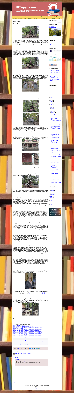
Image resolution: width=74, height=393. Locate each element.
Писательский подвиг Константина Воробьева (55, 130)
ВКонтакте (52, 44)
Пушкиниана (58, 16)
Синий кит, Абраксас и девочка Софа (54, 174)
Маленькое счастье (54, 165)
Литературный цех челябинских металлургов (55, 128)
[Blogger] (28, 348)
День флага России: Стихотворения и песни (54, 77)
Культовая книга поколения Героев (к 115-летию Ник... (56, 116)
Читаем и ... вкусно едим (28, 18)
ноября (52, 109)
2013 (51, 203)
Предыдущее (45, 382)
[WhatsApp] (38, 348)
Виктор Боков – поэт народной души (54, 142)
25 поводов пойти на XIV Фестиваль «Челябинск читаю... (55, 180)
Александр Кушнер (38, 292)
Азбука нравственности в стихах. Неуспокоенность (55, 177)
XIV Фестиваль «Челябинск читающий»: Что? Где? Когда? (55, 170)
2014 (51, 201)
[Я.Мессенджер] (35, 348)
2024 (51, 100)
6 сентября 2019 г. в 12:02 (25, 361)
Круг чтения (35, 16)
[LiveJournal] (34, 348)
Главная (14, 16)
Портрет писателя (28, 16)
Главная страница (30, 382)
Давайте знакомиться (20, 16)
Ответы (17, 359)
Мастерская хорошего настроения (44, 18)
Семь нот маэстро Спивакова (56, 156)
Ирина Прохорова (30, 294)
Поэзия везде (54, 18)
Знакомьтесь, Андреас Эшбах (56, 150)
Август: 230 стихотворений (54, 70)
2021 (51, 104)
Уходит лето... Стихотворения (55, 72)
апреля (52, 190)
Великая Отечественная (42, 16)
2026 (51, 97)
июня (52, 187)
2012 (51, 204)
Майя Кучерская (31, 293)
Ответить (16, 357)
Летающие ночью (54, 138)
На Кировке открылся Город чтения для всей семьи (55, 160)
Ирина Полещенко (18, 353)
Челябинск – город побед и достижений (55, 154)
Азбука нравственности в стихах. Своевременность (55, 114)
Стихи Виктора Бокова (54, 140)
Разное (58, 18)
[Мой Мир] (32, 348)
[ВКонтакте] (30, 348)
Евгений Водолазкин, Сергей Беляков (41, 293)
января (52, 194)
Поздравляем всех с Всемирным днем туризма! (56, 120)
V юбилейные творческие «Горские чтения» (55, 152)
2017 (51, 197)
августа (52, 184)
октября (52, 111)
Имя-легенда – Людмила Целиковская (55, 167)
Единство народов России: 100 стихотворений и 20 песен (55, 74)
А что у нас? (36, 18)
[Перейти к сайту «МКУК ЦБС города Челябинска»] (55, 52)
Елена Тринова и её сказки (55, 126)
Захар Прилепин (45, 292)
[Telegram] (37, 348)
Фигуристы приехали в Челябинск (55, 158)
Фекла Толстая (35, 294)
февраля (52, 193)
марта (52, 191)
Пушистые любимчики (54, 118)
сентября (53, 112)
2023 (51, 101)
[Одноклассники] (31, 348)
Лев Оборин (41, 294)
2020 (51, 105)
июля (52, 186)
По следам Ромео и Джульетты (54, 149)
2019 (51, 107)
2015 (51, 200)
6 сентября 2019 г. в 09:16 (26, 353)
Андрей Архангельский (17, 294)
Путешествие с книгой (51, 16)
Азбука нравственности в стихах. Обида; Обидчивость (55, 163)
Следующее (15, 382)
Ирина (19, 348)
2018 (51, 196)
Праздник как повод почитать (18, 18)
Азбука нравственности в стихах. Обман (55, 132)
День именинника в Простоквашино (54, 144)
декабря (52, 108)
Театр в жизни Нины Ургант (55, 175)
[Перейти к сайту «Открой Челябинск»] (55, 60)
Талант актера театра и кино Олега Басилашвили (56, 122)
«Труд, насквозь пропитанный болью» (55, 137)
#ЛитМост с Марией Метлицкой (54, 146)
